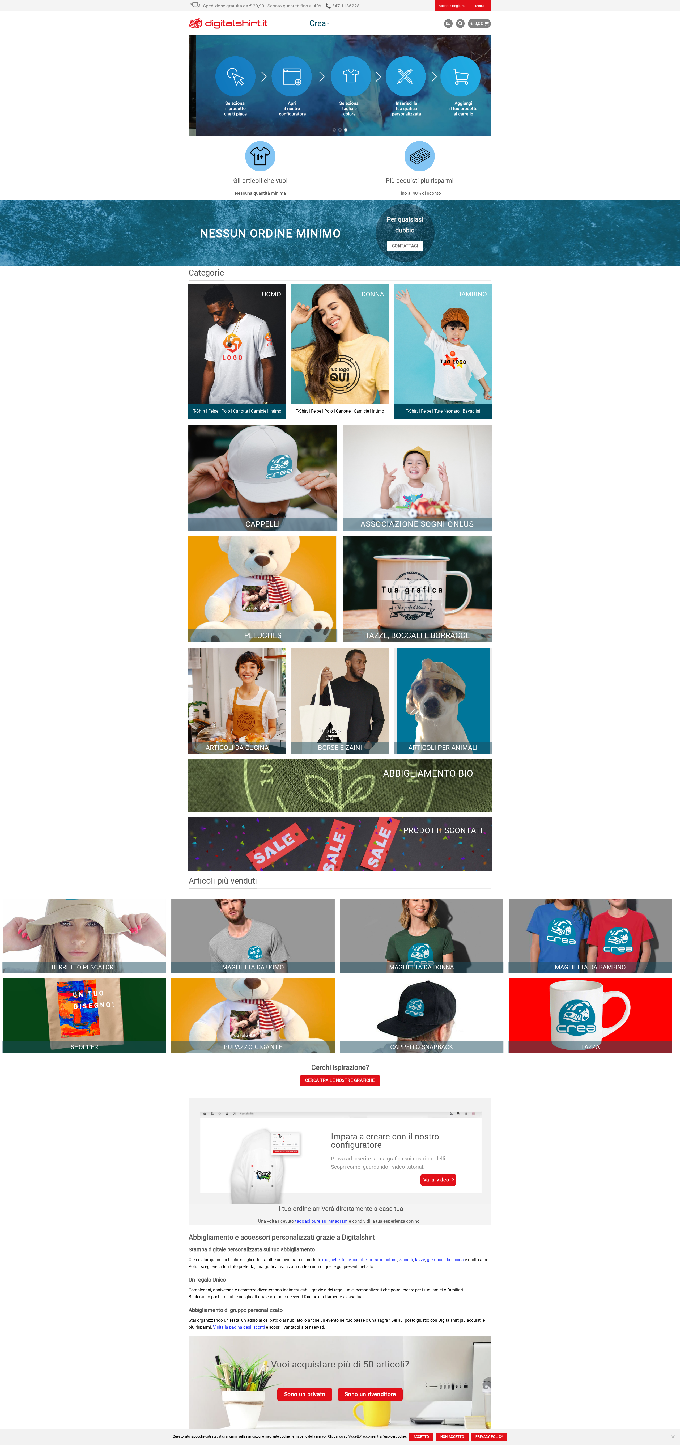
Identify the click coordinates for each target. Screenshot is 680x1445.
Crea (317, 23)
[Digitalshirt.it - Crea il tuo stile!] (228, 23)
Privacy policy (489, 1437)
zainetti (406, 1259)
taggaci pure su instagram (321, 1221)
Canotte (240, 411)
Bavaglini (471, 411)
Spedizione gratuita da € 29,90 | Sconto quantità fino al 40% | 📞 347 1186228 (281, 6)
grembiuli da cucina (445, 1259)
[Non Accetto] (673, 1438)
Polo (226, 411)
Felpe (213, 411)
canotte (360, 1259)
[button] (452, 6)
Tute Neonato (447, 411)
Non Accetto (452, 1437)
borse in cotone (383, 1259)
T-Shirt (199, 411)
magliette (331, 1259)
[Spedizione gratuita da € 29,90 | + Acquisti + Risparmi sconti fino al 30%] (196, 8)
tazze (420, 1259)
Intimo (275, 411)
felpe (346, 1259)
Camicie (258, 411)
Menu (479, 6)
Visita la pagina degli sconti (239, 1327)
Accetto (421, 1437)
